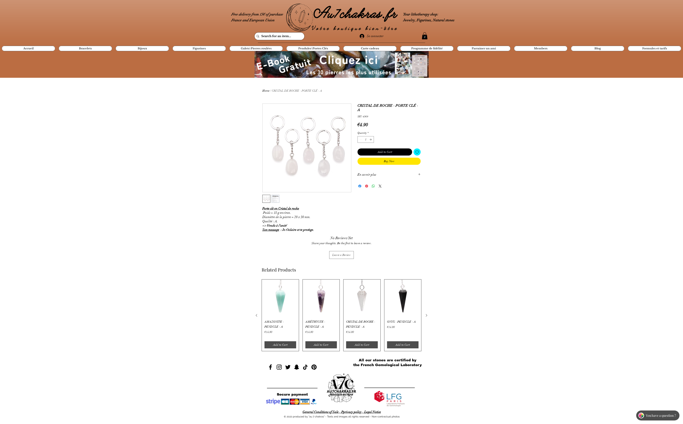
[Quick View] (280, 297)
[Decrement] (360, 139)
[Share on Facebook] (360, 186)
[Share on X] (380, 186)
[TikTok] (305, 367)
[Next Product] (426, 315)
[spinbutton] (365, 139)
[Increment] (371, 139)
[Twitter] (287, 367)
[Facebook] (270, 367)
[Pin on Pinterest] (366, 186)
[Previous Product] (256, 315)
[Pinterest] (314, 367)
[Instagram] (279, 367)
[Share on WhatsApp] (373, 186)
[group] (341, 315)
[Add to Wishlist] (417, 152)
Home (265, 91)
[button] (425, 35)
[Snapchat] (296, 367)
